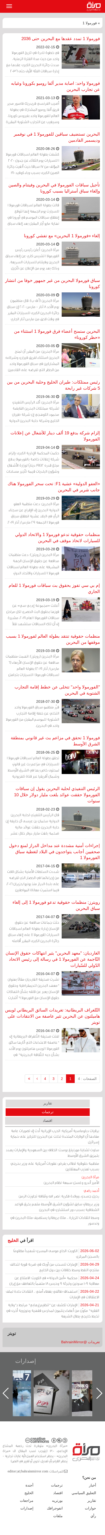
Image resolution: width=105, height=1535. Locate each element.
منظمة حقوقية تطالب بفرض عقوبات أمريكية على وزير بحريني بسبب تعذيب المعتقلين (54, 1166)
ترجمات (48, 1112)
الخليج (13, 1240)
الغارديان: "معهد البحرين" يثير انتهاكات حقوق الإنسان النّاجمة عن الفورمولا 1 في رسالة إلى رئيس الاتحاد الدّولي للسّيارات (53, 959)
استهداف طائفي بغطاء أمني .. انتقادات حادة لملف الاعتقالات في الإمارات (52, 1294)
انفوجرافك (55, 1508)
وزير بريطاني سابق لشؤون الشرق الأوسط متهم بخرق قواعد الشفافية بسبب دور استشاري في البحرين (57, 1206)
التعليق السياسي (84, 1493)
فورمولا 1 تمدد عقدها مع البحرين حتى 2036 (60, 38)
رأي (93, 1516)
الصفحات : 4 (87, 1079)
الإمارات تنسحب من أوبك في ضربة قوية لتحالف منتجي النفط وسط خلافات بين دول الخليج (54, 1267)
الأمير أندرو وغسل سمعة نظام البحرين (71, 1179)
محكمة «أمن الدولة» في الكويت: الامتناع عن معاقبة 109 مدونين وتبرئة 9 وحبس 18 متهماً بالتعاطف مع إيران (54, 1280)
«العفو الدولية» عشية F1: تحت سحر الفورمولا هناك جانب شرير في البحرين (54, 486)
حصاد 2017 (55, 1376)
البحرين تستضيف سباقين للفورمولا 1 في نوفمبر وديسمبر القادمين (57, 137)
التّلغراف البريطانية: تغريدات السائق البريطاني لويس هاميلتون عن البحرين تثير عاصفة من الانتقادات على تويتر (52, 1016)
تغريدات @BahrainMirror (80, 1342)
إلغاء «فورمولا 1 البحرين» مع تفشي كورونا (62, 235)
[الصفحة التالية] (37, 1078)
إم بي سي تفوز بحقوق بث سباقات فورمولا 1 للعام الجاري (54, 588)
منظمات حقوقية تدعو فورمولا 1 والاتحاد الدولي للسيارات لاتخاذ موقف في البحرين (57, 537)
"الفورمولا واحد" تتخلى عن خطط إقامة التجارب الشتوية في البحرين (57, 690)
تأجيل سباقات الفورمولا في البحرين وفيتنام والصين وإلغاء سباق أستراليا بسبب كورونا (54, 188)
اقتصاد (47, 1120)
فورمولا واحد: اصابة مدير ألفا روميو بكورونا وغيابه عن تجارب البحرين (55, 86)
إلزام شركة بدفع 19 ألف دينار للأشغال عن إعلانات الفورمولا (55, 436)
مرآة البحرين (95, 6)
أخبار (92, 1485)
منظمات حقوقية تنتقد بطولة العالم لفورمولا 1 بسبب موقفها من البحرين (53, 639)
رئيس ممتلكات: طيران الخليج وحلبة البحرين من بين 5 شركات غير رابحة (53, 385)
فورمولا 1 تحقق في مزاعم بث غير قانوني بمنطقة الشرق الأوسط (55, 740)
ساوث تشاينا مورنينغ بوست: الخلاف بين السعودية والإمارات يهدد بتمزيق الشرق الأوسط (52, 1152)
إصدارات (25, 1361)
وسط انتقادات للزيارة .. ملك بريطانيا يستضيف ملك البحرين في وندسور (54, 1220)
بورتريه (57, 1500)
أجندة (29, 1485)
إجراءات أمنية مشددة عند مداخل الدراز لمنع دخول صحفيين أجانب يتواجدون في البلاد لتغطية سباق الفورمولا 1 (54, 851)
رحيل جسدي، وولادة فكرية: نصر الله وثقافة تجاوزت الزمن (59, 1193)
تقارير (47, 1103)
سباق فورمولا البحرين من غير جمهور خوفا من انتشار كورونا (52, 283)
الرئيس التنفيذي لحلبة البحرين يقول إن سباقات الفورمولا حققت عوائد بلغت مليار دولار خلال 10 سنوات (57, 794)
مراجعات (26, 1500)
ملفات (58, 1516)
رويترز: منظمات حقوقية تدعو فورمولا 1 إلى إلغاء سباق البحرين (56, 905)
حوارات (90, 1508)
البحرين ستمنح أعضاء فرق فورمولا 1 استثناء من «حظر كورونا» (57, 334)
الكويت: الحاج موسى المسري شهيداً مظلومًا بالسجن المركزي (56, 1253)
